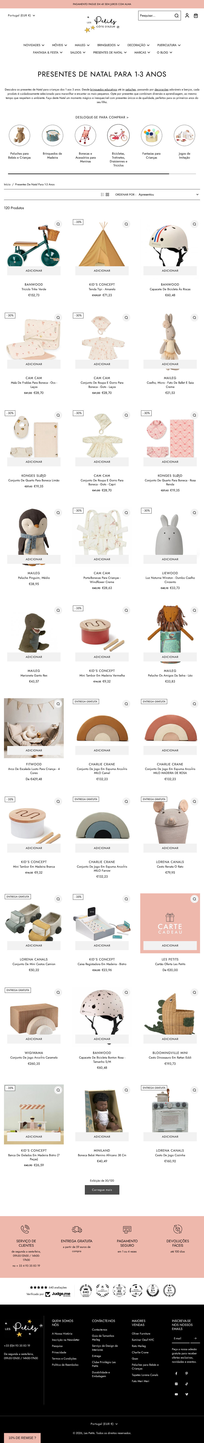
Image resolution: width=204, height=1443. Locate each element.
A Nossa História (62, 1334)
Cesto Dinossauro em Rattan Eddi (170, 1057)
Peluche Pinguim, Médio (34, 578)
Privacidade (59, 1352)
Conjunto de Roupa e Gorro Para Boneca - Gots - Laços (102, 384)
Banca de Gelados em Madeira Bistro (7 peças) (34, 1157)
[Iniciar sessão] (186, 15)
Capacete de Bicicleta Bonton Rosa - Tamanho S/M (102, 1059)
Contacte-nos (99, 1330)
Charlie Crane (140, 1352)
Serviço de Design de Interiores (105, 1348)
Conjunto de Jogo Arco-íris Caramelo (34, 1057)
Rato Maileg (139, 1346)
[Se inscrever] (195, 1338)
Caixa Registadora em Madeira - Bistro (102, 964)
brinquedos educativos (103, 89)
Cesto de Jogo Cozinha (170, 1155)
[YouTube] (176, 1394)
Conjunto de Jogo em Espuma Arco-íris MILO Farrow (102, 868)
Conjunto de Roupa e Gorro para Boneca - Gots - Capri (102, 482)
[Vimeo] (186, 1394)
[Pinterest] (186, 1373)
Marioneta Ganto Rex (34, 675)
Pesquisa (57, 1346)
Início (7, 184)
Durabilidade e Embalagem (101, 1374)
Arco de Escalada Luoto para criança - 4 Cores (34, 771)
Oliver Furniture (141, 1334)
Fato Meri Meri (140, 1381)
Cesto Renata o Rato (170, 866)
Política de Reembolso (65, 1365)
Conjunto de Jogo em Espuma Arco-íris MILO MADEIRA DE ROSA (170, 771)
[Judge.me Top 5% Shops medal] (152, 1290)
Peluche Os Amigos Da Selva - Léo (170, 675)
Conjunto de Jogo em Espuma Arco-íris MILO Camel (102, 771)
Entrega (96, 1356)
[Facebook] (176, 1373)
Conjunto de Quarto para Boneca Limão (33, 480)
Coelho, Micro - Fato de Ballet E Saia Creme (170, 384)
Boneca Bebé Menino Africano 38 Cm (102, 1155)
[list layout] (102, 194)
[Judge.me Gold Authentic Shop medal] (102, 1290)
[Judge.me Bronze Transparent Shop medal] (136, 1290)
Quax (135, 1359)
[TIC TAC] (186, 1383)
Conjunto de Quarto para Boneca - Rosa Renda (170, 482)
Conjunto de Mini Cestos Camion (34, 964)
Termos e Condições (64, 1359)
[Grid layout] (107, 194)
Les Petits (89, 1433)
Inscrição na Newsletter (65, 1340)
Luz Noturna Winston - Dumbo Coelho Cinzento (170, 580)
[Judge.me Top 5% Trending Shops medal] (169, 1290)
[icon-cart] (195, 16)
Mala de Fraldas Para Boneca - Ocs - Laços (34, 384)
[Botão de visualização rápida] (58, 224)
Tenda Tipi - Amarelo (102, 289)
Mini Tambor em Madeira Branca (34, 866)
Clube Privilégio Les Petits (104, 1364)
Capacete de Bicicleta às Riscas (170, 289)
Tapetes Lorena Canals (145, 1375)
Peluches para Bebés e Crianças (145, 1367)
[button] (22, 1438)
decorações (162, 89)
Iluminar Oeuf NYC (143, 1340)
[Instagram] (176, 1383)
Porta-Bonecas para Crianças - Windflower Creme (102, 580)
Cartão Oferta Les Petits (170, 964)
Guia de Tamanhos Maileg (103, 1338)
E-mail (177, 1339)
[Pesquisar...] (176, 15)
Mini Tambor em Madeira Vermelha (102, 675)
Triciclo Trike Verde (34, 289)
